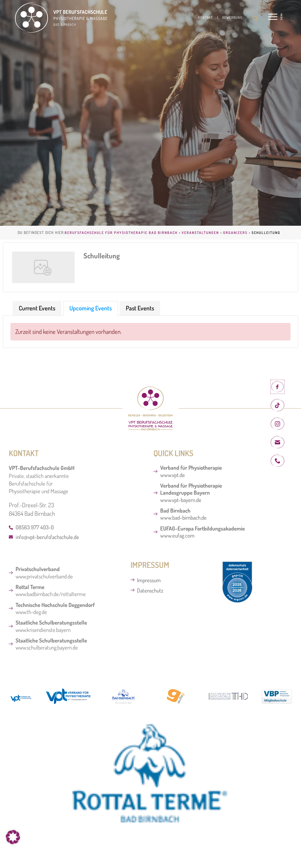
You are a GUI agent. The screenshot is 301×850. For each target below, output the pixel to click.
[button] (255, 18)
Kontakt (205, 17)
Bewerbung (232, 17)
